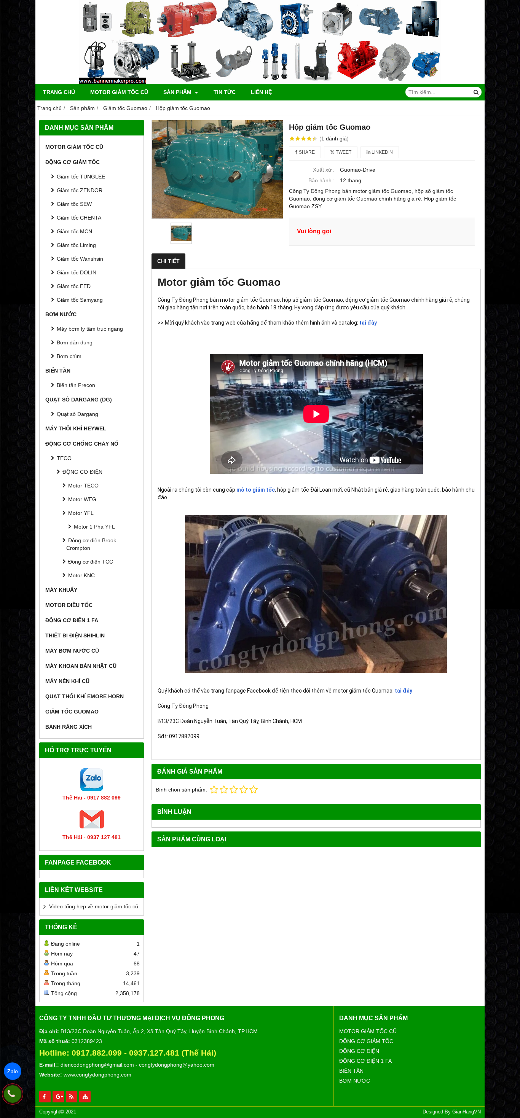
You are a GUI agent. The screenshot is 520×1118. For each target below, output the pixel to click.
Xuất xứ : (324, 170)
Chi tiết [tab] (168, 261)
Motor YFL (81, 513)
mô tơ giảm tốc (255, 490)
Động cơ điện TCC (90, 562)
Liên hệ (261, 92)
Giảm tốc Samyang (80, 300)
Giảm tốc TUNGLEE (81, 177)
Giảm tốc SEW (74, 204)
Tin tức (225, 92)
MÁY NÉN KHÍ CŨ (67, 681)
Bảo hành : (321, 180)
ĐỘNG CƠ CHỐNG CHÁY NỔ (81, 444)
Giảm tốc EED (74, 286)
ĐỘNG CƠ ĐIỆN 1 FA (71, 620)
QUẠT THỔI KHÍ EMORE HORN (84, 696)
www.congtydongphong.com (97, 1075)
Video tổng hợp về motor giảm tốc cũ (93, 906)
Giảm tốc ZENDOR (79, 190)
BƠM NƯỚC (61, 314)
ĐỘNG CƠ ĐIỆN (82, 472)
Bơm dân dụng (75, 342)
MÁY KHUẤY (61, 590)
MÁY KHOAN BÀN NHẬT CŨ (80, 666)
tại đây (368, 323)
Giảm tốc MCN (74, 231)
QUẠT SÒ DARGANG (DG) (78, 400)
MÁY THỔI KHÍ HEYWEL (75, 428)
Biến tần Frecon (76, 385)
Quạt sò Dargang (77, 414)
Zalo (12, 1071)
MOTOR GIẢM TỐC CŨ (119, 92)
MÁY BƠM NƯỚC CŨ (72, 651)
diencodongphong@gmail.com (97, 1065)
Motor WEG (82, 499)
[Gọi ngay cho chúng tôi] (12, 1094)
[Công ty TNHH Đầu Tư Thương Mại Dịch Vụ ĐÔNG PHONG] (260, 82)
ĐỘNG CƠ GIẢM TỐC (72, 162)
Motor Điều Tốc (69, 605)
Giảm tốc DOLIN (76, 272)
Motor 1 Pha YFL (94, 527)
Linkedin (381, 152)
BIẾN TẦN (57, 371)
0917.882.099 (97, 1052)
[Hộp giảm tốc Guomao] (217, 169)
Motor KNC (81, 575)
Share (306, 152)
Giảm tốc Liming (76, 245)
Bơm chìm (69, 356)
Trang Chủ (59, 92)
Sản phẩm (178, 92)
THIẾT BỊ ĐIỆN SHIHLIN (75, 635)
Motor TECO (83, 486)
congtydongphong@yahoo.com (176, 1065)
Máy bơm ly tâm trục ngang (90, 329)
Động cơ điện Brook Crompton (91, 544)
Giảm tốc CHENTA (79, 218)
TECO (64, 458)
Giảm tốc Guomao (72, 712)
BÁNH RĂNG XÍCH (68, 727)
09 (133, 1052)
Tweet (343, 152)
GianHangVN (466, 1112)
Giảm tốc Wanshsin (80, 259)
